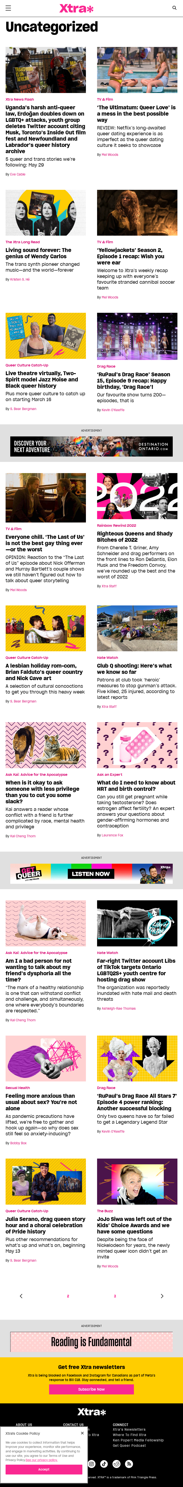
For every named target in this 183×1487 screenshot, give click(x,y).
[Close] (82, 1433)
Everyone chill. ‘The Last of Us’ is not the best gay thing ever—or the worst (45, 543)
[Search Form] (174, 8)
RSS (129, 1464)
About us (24, 1425)
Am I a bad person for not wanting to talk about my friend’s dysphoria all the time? (39, 970)
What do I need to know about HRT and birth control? (136, 786)
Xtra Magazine (76, 8)
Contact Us (73, 1425)
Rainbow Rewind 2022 (116, 526)
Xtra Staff (109, 586)
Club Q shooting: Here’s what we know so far (134, 669)
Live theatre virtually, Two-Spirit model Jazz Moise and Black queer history (42, 379)
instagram (91, 1464)
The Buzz (105, 1211)
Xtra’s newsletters (129, 1430)
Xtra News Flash (20, 99)
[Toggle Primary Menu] (8, 9)
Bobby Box (18, 1143)
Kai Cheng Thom (22, 836)
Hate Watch (107, 658)
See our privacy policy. (42, 1460)
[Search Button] (174, 8)
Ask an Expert (109, 775)
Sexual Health (18, 1088)
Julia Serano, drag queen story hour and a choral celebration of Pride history (45, 1225)
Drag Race (106, 366)
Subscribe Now (91, 1389)
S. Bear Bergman (23, 409)
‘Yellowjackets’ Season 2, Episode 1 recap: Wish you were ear (130, 256)
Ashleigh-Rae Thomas (119, 1009)
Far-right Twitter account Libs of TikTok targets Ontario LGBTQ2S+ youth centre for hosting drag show (136, 970)
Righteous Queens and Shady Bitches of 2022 (135, 537)
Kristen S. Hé (20, 279)
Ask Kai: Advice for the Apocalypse (36, 775)
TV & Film (105, 99)
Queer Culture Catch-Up (27, 365)
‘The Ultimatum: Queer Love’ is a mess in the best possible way (136, 113)
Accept (43, 1469)
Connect (121, 1425)
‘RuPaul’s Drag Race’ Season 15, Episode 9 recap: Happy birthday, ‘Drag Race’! (133, 380)
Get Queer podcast (129, 1446)
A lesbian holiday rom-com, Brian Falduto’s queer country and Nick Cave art (44, 672)
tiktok (104, 1464)
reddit (116, 1464)
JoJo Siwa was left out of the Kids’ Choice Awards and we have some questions (134, 1225)
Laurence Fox (112, 835)
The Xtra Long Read (23, 242)
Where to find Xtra (129, 1435)
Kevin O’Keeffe (113, 410)
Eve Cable (17, 174)
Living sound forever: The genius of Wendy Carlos (38, 253)
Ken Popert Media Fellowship (138, 1440)
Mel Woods (110, 155)
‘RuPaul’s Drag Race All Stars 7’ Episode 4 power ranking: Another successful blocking (137, 1102)
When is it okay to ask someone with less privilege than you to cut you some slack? (42, 792)
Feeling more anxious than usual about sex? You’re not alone (41, 1102)
